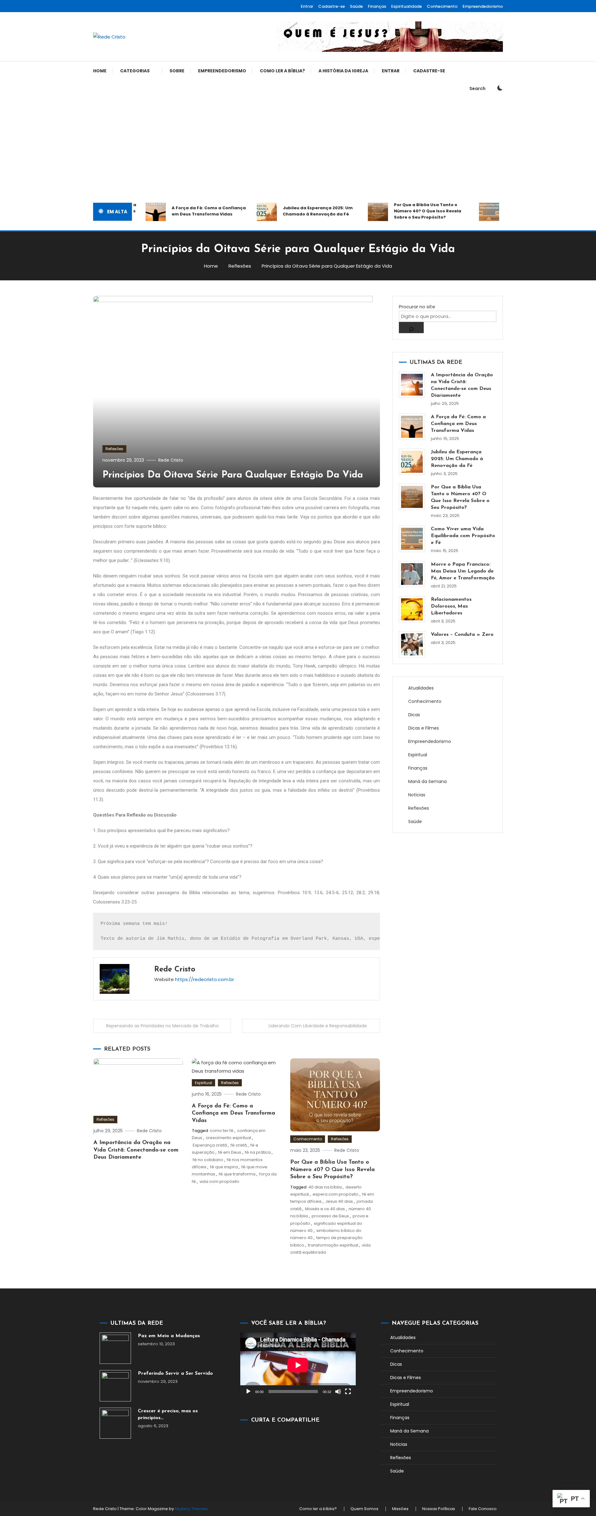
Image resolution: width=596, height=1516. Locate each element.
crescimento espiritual (228, 1138)
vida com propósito (219, 1181)
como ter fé (221, 1131)
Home (99, 71)
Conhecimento (442, 6)
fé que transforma (237, 1174)
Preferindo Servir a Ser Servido (175, 1373)
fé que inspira (224, 1167)
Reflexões (114, 448)
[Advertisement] (298, 149)
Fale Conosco (483, 1509)
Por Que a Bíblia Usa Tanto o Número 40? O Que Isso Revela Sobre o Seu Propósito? (411, 211)
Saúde (356, 6)
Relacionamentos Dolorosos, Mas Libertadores (451, 606)
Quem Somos (364, 1509)
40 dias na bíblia (325, 1187)
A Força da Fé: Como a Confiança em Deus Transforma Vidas (193, 211)
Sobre (176, 71)
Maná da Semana (427, 781)
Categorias (135, 71)
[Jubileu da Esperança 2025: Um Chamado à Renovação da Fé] (412, 462)
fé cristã (239, 1145)
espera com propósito (336, 1194)
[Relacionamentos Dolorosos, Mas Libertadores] (412, 609)
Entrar (307, 6)
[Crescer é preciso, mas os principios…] (115, 1423)
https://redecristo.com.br (204, 979)
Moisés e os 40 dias (325, 1209)
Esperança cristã (210, 1145)
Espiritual (203, 1082)
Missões (400, 1509)
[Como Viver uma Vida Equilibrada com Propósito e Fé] (412, 539)
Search (477, 88)
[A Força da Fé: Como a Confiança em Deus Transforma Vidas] (412, 427)
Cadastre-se (331, 6)
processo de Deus (330, 1216)
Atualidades (421, 688)
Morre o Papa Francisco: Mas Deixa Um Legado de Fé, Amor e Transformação (463, 571)
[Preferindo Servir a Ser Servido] (115, 1385)
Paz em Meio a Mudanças (169, 1335)
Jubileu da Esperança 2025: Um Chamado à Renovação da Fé (301, 211)
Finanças (377, 6)
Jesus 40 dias (339, 1201)
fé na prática (258, 1152)
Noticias (416, 795)
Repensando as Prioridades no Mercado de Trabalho (162, 1026)
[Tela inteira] (348, 1391)
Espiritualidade (406, 6)
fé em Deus (229, 1152)
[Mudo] (338, 1391)
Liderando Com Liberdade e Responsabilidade (318, 1026)
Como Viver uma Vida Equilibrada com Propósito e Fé (463, 536)
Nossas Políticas (438, 1509)
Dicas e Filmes (423, 728)
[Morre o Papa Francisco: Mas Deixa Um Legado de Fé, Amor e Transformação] (412, 574)
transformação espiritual (333, 1245)
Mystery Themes (191, 1509)
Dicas (414, 715)
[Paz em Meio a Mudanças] (115, 1348)
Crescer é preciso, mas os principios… (168, 1414)
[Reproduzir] (248, 1391)
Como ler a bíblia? (282, 71)
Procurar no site (417, 306)
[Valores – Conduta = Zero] (412, 644)
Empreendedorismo (483, 6)
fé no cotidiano (208, 1160)
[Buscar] (411, 327)
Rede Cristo (170, 460)
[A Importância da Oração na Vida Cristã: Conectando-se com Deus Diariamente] (412, 385)
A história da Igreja (343, 71)
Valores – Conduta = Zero (462, 634)
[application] (298, 1365)
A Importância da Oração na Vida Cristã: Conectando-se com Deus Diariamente (135, 1150)
